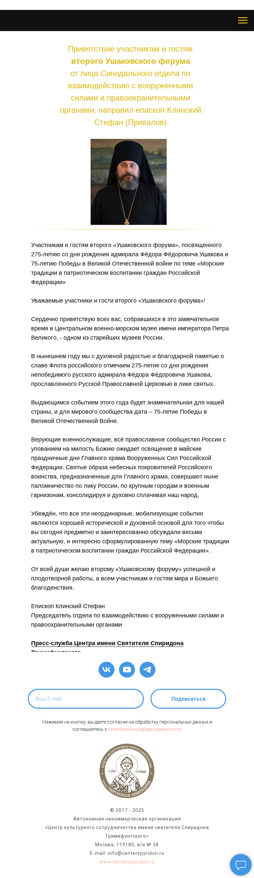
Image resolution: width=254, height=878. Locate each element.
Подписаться (188, 699)
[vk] (106, 670)
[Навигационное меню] (242, 20)
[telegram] (147, 670)
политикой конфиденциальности (144, 729)
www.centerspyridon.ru (127, 861)
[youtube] (127, 670)
